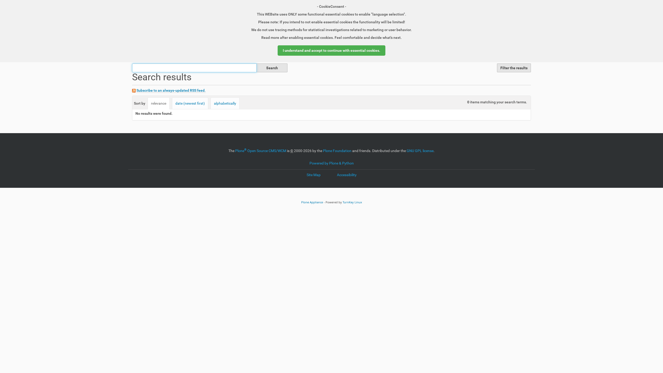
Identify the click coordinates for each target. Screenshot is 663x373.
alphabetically (225, 103)
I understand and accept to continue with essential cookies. (331, 50)
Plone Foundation (337, 151)
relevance (158, 103)
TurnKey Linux (352, 202)
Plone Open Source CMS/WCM (260, 151)
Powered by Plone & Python (331, 163)
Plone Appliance (312, 202)
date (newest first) (190, 103)
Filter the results (514, 68)
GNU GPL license (420, 151)
